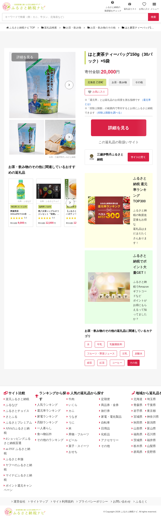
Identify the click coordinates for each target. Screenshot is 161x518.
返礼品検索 (50, 27)
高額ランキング (47, 422)
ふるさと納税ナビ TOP (22, 27)
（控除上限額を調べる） (109, 112)
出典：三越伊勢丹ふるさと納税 (62, 157)
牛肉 (71, 399)
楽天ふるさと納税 (17, 399)
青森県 (138, 404)
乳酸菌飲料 (116, 344)
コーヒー (117, 362)
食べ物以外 (44, 434)
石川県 (151, 434)
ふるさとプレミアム (19, 422)
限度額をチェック (113, 9)
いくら (73, 404)
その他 (139, 82)
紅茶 (102, 362)
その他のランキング (50, 439)
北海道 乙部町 (95, 82)
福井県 (151, 440)
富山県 (151, 428)
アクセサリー (110, 440)
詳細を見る (25, 57)
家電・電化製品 (111, 416)
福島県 (138, 434)
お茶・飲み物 (73, 27)
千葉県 (151, 404)
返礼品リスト (130, 9)
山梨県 (151, 445)
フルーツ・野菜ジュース (101, 353)
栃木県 (138, 445)
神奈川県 (153, 416)
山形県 (138, 428)
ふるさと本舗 (14, 459)
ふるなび (11, 404)
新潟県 (151, 422)
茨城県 (138, 440)
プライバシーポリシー (93, 501)
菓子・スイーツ (79, 445)
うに (71, 422)
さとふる (11, 416)
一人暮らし (44, 428)
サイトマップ (39, 501)
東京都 (151, 410)
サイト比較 (16, 393)
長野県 (151, 451)
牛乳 (99, 344)
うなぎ (73, 416)
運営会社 (19, 501)
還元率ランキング (49, 410)
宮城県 (138, 416)
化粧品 (105, 434)
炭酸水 (138, 353)
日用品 (105, 428)
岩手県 (138, 410)
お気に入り (144, 9)
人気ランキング (47, 404)
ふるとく (141, 501)
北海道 (138, 399)
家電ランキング (47, 416)
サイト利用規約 (63, 501)
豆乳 (124, 353)
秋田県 (138, 422)
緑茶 (89, 362)
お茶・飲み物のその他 (103, 27)
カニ (71, 410)
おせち (73, 451)
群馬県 (138, 451)
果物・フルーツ (79, 434)
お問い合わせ (122, 501)
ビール (73, 440)
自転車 (105, 422)
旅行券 (105, 410)
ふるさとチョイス (17, 410)
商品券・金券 (110, 404)
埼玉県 (151, 399)
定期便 (105, 399)
